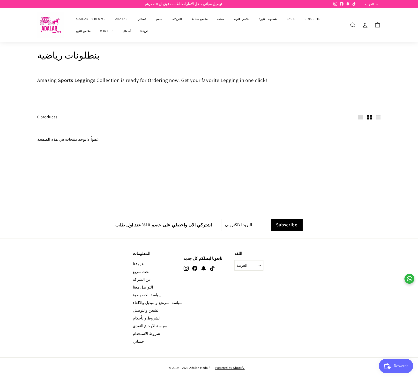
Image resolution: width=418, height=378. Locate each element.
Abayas (121, 19)
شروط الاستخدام (146, 333)
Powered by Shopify (230, 368)
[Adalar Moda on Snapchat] (203, 268)
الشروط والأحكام (147, 318)
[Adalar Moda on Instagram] (186, 268)
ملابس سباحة (200, 19)
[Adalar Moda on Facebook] (194, 268)
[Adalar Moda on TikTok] (212, 268)
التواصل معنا (143, 287)
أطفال (127, 31)
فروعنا (144, 31)
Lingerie (312, 19)
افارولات (177, 19)
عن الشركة (142, 279)
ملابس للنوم (83, 31)
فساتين (141, 19)
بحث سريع (141, 271)
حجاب (220, 19)
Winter (106, 31)
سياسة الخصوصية (147, 294)
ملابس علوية (241, 19)
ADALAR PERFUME (91, 19)
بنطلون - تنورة (268, 19)
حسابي (138, 341)
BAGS (290, 19)
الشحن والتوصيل (146, 310)
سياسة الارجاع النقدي (150, 325)
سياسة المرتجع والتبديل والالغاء (157, 302)
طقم (159, 19)
